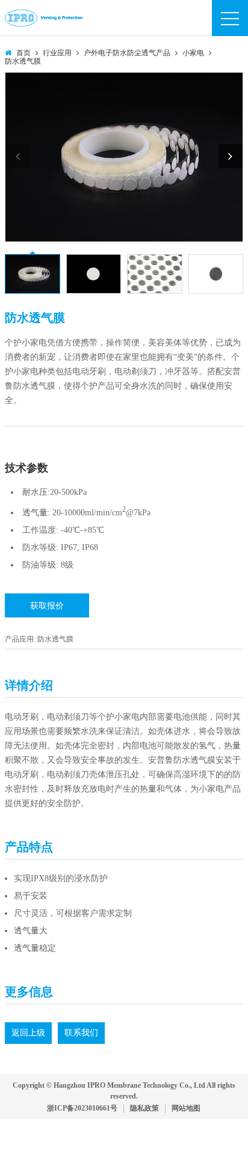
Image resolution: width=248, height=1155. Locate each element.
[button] (231, 156)
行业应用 (57, 52)
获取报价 (47, 605)
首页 (23, 52)
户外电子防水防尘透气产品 (127, 52)
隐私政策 (144, 1108)
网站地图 (186, 1108)
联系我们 (81, 1032)
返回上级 (28, 1032)
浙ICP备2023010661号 (82, 1108)
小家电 (193, 52)
